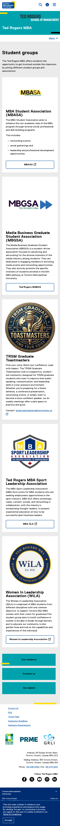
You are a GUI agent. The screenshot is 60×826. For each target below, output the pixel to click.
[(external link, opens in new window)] (30, 93)
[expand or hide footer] (56, 791)
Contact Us (13, 708)
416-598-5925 (32, 767)
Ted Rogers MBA (17, 28)
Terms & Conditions (12, 814)
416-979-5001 (51, 767)
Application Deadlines (18, 721)
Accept (8, 820)
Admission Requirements (19, 725)
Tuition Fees (13, 717)
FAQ (10, 713)
